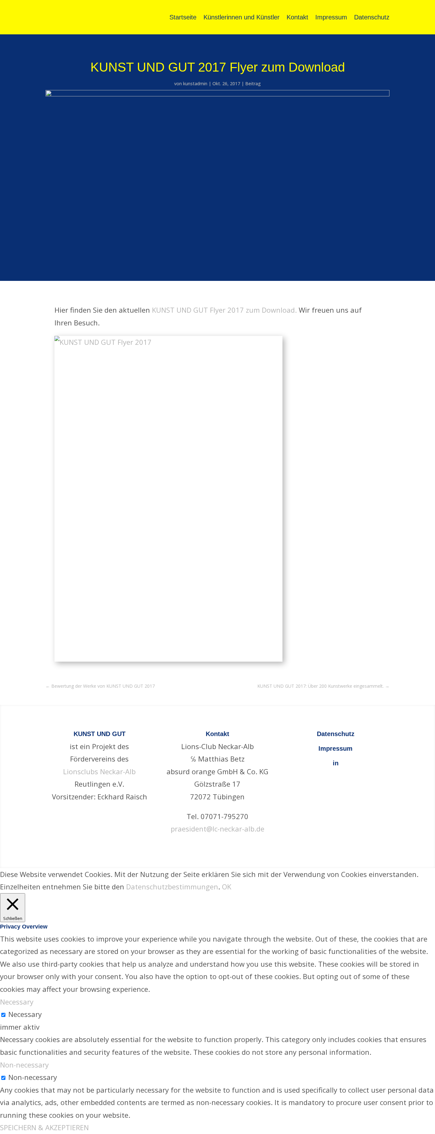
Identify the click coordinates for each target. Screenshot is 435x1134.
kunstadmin (195, 83)
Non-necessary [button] (24, 1064)
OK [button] (226, 886)
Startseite (182, 17)
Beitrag (253, 83)
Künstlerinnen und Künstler (241, 17)
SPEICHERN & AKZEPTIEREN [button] (44, 1127)
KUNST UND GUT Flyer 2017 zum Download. (224, 310)
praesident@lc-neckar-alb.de (217, 828)
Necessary (25, 1014)
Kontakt (297, 17)
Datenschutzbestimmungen (172, 886)
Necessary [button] (16, 1001)
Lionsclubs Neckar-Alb (99, 771)
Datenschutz (371, 17)
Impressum (331, 17)
